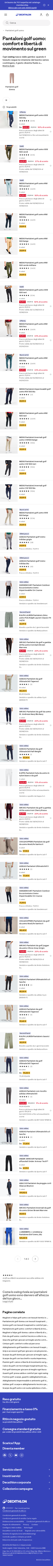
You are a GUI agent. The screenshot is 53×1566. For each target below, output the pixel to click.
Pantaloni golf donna (11, 88)
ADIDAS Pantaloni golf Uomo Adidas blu (32, 562)
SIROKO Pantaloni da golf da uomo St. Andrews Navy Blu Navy (35, 712)
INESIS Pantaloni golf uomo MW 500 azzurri (33, 184)
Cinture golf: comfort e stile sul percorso (21, 1343)
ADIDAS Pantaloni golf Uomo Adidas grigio (32, 538)
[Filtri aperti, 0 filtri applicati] (6, 100)
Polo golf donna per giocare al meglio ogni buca (24, 1369)
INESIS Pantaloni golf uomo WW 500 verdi (33, 150)
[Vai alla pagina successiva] (35, 1259)
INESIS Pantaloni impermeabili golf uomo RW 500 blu (35, 390)
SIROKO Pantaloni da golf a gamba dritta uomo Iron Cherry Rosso (35, 809)
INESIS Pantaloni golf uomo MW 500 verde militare (33, 264)
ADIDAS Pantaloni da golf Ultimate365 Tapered (31, 680)
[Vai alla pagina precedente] (18, 1259)
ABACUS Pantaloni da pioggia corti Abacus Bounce (35, 1184)
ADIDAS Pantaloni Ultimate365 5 (33, 866)
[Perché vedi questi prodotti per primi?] (4, 107)
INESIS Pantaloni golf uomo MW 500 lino (33, 325)
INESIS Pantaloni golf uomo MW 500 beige (33, 239)
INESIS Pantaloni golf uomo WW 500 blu (33, 116)
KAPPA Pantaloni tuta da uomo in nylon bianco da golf (34, 774)
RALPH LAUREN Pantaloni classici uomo (34, 1037)
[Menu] (6, 15)
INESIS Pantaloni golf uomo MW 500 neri (33, 414)
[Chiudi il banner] (48, 5)
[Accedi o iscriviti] (41, 15)
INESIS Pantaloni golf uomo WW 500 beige (33, 514)
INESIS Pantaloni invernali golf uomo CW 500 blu (33, 486)
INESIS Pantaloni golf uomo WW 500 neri (33, 291)
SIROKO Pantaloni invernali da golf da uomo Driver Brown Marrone (35, 1209)
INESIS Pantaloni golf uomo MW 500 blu (33, 215)
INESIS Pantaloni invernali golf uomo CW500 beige (33, 438)
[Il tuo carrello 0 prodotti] (47, 15)
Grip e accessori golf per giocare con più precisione (26, 1351)
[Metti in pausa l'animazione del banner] (44, 5)
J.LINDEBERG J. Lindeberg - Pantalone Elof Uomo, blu (31, 1233)
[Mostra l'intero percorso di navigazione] (4, 30)
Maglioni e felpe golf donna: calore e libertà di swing (26, 1332)
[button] (50, 132)
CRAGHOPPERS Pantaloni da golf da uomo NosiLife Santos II (34, 843)
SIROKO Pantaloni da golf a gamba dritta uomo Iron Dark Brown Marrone (35, 644)
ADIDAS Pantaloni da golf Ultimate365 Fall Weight (31, 750)
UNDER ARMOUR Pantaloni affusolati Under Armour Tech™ (33, 1160)
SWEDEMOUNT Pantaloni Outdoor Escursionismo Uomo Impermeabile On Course (34, 587)
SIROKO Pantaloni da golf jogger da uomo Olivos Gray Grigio (34, 946)
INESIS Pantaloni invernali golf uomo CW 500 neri (33, 462)
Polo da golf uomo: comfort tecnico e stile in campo (26, 1336)
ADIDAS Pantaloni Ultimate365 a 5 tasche (34, 980)
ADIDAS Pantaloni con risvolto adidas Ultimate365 (33, 1092)
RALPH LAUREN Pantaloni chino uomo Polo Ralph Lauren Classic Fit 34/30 (35, 617)
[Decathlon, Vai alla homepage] (23, 15)
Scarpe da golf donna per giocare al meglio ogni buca (27, 1355)
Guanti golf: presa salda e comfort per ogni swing (25, 1373)
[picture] (9, 119)
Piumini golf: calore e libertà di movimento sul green (26, 1362)
